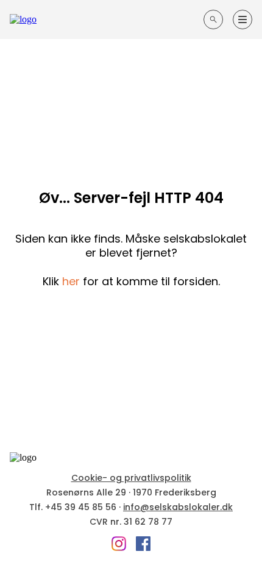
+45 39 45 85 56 (80, 507)
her (71, 281)
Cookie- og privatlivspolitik (131, 478)
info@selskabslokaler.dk (178, 507)
